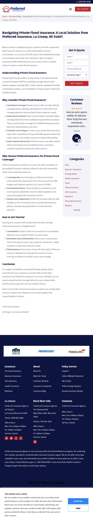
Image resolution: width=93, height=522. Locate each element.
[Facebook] (11, 438)
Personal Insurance (13, 371)
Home (4, 16)
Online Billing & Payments (72, 376)
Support (65, 371)
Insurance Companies (42, 386)
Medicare (9, 391)
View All (77, 210)
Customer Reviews (41, 381)
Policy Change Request (71, 386)
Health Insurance (12, 386)
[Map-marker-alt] (6, 438)
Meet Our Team (39, 376)
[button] (70, 9)
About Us (37, 371)
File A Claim (66, 381)
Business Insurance (13, 376)
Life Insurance (11, 381)
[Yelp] (16, 438)
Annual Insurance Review (72, 391)
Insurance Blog (15, 16)
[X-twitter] (20, 438)
